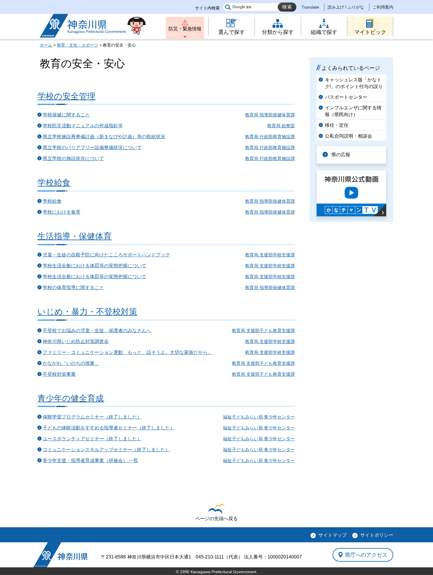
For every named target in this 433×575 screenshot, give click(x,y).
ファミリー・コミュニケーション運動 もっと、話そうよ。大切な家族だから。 (127, 352)
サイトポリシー (376, 535)
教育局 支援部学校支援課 (270, 254)
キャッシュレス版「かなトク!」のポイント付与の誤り (354, 83)
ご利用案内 (383, 7)
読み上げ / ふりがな (346, 7)
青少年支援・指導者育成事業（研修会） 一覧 (90, 460)
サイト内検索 (207, 8)
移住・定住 (336, 125)
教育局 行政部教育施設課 (270, 136)
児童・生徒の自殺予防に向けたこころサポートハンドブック (106, 254)
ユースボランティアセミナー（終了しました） (92, 438)
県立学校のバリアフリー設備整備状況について (92, 147)
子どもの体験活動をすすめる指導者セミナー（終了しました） (109, 427)
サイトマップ (332, 535)
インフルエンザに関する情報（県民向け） (353, 111)
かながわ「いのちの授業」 (71, 363)
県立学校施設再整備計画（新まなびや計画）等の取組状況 (104, 136)
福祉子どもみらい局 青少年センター (259, 416)
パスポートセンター (346, 97)
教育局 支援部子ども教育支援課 (263, 330)
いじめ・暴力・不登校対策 (87, 311)
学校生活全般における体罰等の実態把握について (94, 265)
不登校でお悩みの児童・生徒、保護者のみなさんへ (97, 330)
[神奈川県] (60, 554)
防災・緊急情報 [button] (184, 28)
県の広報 (340, 154)
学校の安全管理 (66, 96)
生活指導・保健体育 (74, 236)
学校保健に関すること (66, 114)
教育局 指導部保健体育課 (270, 114)
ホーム (46, 45)
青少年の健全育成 (70, 398)
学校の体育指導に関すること (73, 287)
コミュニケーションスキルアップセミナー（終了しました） (106, 449)
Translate (310, 7)
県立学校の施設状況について (73, 158)
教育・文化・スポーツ (77, 45)
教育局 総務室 (281, 125)
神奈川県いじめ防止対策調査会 (76, 341)
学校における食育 (61, 212)
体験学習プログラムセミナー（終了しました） (92, 416)
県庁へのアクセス (366, 555)
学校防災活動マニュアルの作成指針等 (83, 125)
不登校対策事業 (59, 374)
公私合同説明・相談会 (348, 136)
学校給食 (53, 182)
